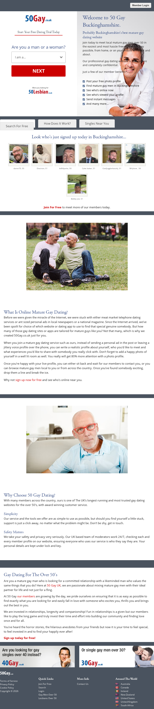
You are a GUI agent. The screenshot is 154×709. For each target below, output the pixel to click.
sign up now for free (28, 380)
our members (26, 596)
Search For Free (17, 126)
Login (41, 691)
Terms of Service (9, 681)
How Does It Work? (57, 123)
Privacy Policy (7, 684)
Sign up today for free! (19, 638)
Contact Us (82, 684)
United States (128, 698)
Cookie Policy (7, 687)
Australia (125, 684)
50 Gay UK (54, 585)
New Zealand (127, 694)
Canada (125, 687)
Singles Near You (97, 123)
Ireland (124, 691)
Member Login (140, 5)
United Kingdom (129, 701)
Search (42, 687)
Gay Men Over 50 (47, 694)
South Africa (127, 705)
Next (38, 71)
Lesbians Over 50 (47, 698)
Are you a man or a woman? (38, 47)
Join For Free (44, 684)
